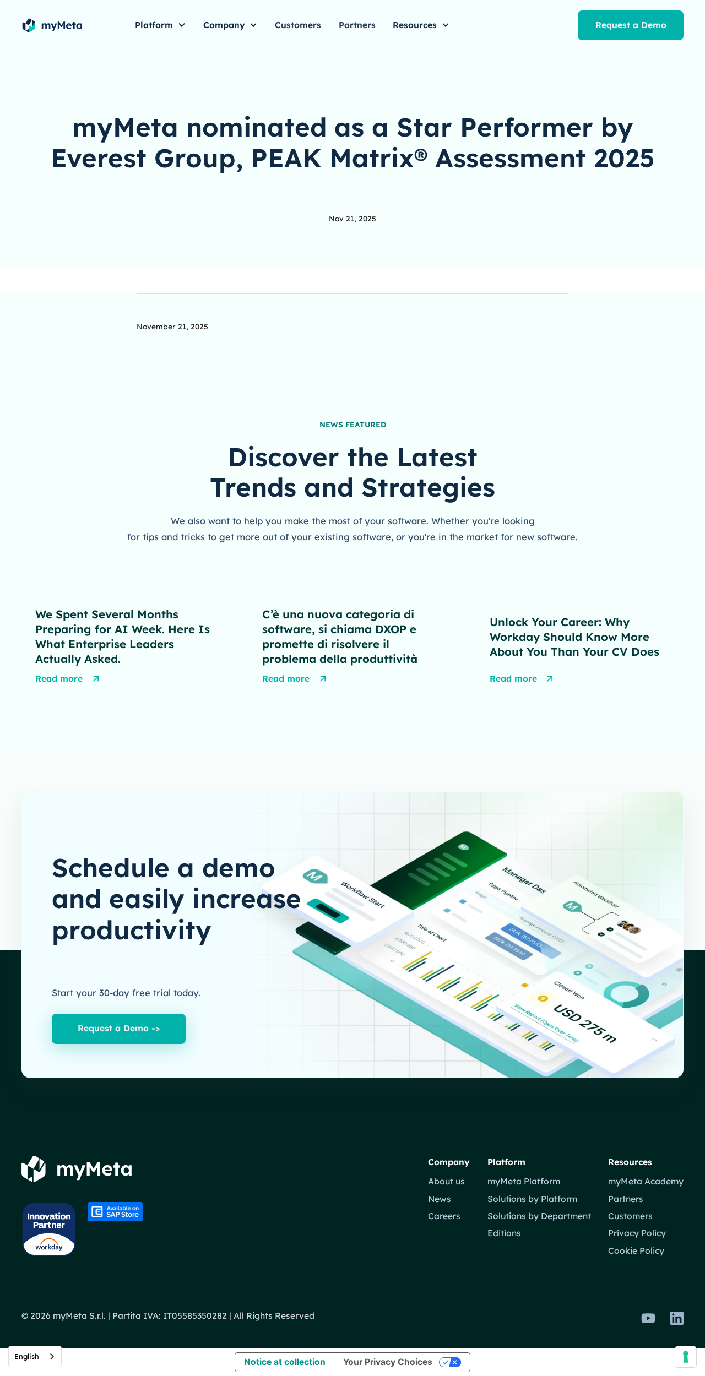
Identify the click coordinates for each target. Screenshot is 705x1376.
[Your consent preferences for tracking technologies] (685, 1356)
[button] (160, 25)
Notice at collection (285, 1362)
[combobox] (35, 1356)
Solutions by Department (539, 1215)
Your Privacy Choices (387, 1362)
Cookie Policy (636, 1250)
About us (446, 1181)
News (439, 1198)
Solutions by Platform (532, 1198)
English (26, 1356)
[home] (51, 25)
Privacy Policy (637, 1232)
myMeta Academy (646, 1181)
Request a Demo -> (119, 1028)
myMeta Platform (523, 1181)
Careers (444, 1215)
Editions (504, 1232)
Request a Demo (630, 24)
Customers (298, 24)
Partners (357, 24)
